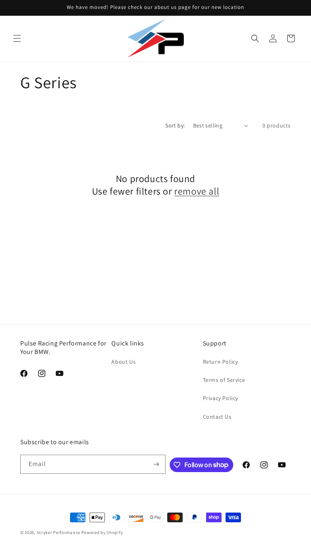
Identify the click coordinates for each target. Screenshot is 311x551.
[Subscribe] (156, 464)
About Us (123, 361)
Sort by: (175, 125)
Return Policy (220, 361)
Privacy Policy (220, 398)
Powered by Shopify (102, 532)
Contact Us (217, 416)
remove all (196, 191)
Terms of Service (224, 380)
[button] (17, 38)
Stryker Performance (58, 532)
